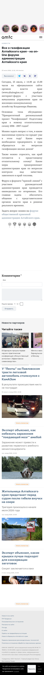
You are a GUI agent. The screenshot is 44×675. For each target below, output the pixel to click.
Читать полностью (22, 423)
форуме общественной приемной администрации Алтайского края (20, 214)
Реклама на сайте (8, 624)
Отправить (9, 309)
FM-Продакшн (6, 619)
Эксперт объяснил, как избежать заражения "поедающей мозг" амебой (21, 433)
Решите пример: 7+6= (11, 304)
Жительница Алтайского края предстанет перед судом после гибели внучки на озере (22, 496)
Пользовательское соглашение (12, 621)
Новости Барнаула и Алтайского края (15, 636)
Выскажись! (9, 76)
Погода (4, 627)
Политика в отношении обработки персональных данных (21, 643)
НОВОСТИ (6, 43)
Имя (4, 280)
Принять (31, 669)
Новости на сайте (8, 616)
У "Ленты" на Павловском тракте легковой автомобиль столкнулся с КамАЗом (21, 374)
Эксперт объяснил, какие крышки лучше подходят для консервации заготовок (20, 558)
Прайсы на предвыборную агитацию (14, 633)
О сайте (4, 630)
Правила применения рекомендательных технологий (20, 640)
